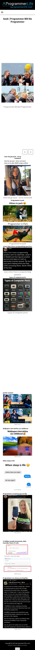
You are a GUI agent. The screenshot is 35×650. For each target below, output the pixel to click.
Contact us (15, 645)
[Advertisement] (17, 43)
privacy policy (23, 645)
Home (10, 645)
